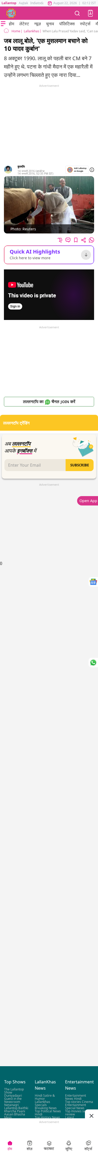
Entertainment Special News (75, 1106)
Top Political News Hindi (48, 1113)
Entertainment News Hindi (75, 1097)
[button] (90, 13)
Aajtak (23, 3)
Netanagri (11, 1105)
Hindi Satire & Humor (45, 1097)
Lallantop (9, 3)
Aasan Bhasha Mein (14, 1116)
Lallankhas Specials (42, 1103)
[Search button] (77, 13)
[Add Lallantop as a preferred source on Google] (77, 170)
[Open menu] (3, 24)
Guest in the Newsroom (13, 1100)
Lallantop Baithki (16, 1108)
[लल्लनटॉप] (11, 13)
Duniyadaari (13, 1096)
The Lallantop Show (14, 1091)
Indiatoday (38, 3)
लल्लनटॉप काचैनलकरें (49, 401)
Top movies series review (78, 1113)
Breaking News (46, 1108)
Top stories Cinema (79, 1102)
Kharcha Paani (14, 1111)
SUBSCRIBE (79, 465)
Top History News (47, 1117)
